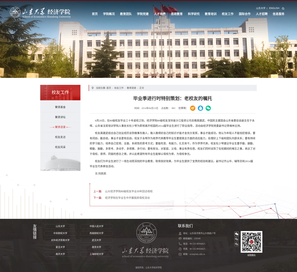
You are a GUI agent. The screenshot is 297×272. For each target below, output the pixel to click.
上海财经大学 (96, 254)
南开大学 (60, 254)
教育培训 (211, 14)
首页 (95, 14)
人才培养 (160, 14)
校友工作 (228, 14)
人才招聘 (262, 14)
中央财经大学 (60, 233)
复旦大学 (60, 247)
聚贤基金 (60, 107)
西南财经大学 (96, 233)
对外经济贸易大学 (60, 240)
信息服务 (278, 14)
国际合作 (245, 14)
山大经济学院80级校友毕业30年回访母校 (123, 191)
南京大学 (96, 247)
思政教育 (177, 14)
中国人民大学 (96, 226)
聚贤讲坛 (60, 117)
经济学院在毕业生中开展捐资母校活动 (121, 197)
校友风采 (60, 147)
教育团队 (126, 14)
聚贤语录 (60, 127)
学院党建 (143, 14)
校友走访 (60, 137)
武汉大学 (96, 240)
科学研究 (194, 14)
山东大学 (260, 8)
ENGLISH (274, 8)
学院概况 (109, 14)
